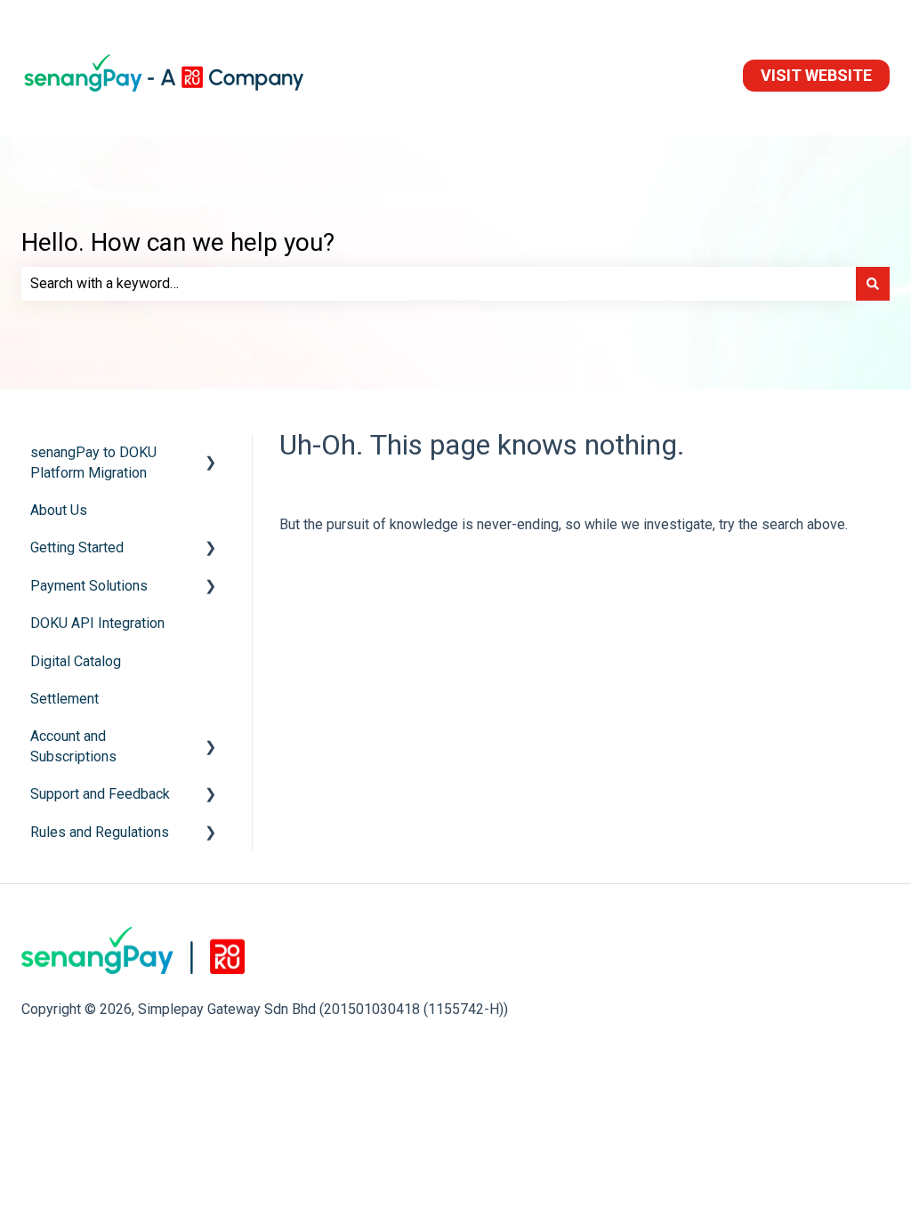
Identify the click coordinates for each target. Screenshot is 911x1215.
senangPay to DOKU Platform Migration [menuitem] (93, 462)
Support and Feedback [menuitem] (100, 793)
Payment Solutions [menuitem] (89, 585)
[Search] (873, 284)
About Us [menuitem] (58, 510)
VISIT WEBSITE (816, 75)
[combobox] (438, 284)
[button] (211, 454)
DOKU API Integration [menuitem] (97, 623)
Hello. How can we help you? (178, 242)
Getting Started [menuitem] (77, 547)
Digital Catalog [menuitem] (75, 661)
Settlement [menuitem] (64, 698)
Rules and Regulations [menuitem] (99, 832)
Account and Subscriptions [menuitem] (73, 746)
